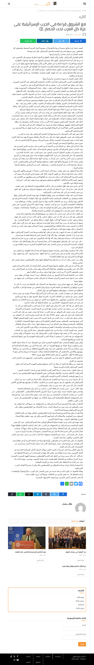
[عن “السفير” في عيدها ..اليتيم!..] (67, 538)
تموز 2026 (80, 597)
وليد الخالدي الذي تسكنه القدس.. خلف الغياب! (30, 552)
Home (84, 10)
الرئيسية (58, 656)
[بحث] (9, 3)
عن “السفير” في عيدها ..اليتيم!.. (75, 552)
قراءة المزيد (80, 560)
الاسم (84, 625)
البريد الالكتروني (80, 634)
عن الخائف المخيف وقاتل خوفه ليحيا (74, 566)
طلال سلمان (78, 34)
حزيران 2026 (80, 601)
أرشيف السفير (28, 659)
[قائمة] (84, 3)
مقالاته (47, 656)
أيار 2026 (81, 605)
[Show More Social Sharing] (17, 41)
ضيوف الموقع (38, 659)
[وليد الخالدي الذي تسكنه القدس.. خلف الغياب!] (27, 538)
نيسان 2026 (80, 608)
